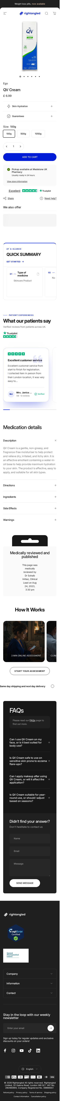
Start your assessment (29, 671)
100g (9, 133)
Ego (5, 83)
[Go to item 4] (32, 76)
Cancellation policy (38, 1096)
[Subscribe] (51, 1028)
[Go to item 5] (36, 76)
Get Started (14, 261)
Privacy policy (21, 1093)
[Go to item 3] (28, 76)
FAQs (32, 720)
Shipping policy (50, 1093)
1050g (38, 133)
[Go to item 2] (24, 76)
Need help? (50, 198)
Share (11, 198)
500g (23, 133)
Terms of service (35, 1093)
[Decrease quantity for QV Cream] (6, 146)
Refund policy (8, 1093)
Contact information (21, 1096)
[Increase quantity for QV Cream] (20, 146)
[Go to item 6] (39, 76)
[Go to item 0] (20, 76)
